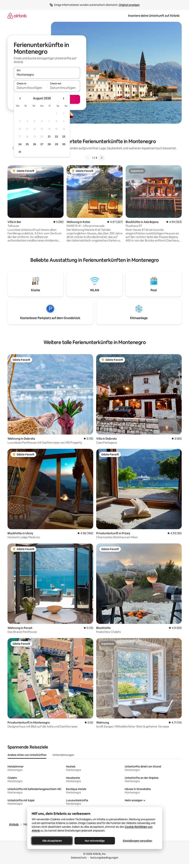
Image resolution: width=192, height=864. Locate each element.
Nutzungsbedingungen (104, 857)
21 (49, 136)
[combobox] (47, 74)
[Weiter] (102, 158)
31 (20, 152)
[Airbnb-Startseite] (17, 16)
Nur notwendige (95, 840)
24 (19, 144)
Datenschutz (79, 857)
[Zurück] (88, 158)
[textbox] (30, 87)
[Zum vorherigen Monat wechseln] (20, 98)
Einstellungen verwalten (137, 840)
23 (63, 136)
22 (56, 136)
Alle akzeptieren (52, 840)
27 (41, 144)
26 (34, 144)
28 (49, 144)
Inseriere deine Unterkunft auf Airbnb (153, 16)
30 (63, 144)
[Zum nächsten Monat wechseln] (63, 98)
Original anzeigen (129, 5)
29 (56, 144)
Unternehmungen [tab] (63, 755)
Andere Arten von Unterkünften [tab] (27, 755)
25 (27, 144)
